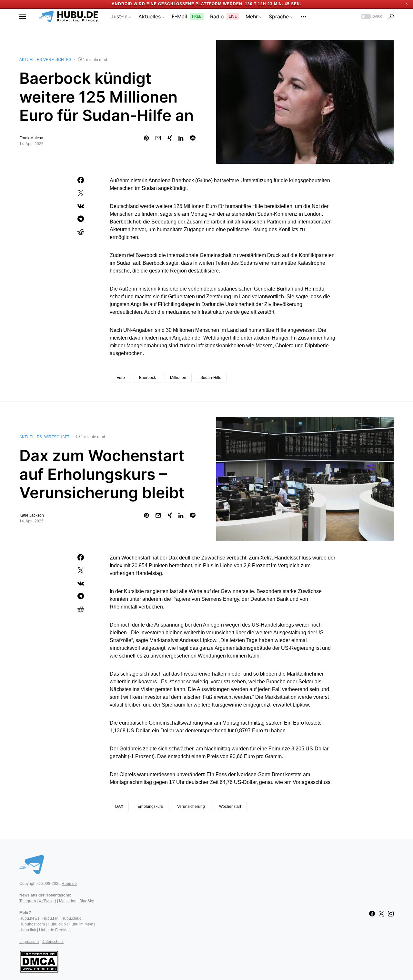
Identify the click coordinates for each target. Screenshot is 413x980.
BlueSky (86, 901)
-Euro (120, 377)
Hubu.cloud (71, 918)
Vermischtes (57, 59)
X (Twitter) (47, 901)
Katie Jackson (31, 515)
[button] (22, 16)
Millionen (178, 377)
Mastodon (67, 901)
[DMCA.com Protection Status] (38, 961)
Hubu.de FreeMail (55, 930)
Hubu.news (29, 918)
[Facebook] (372, 913)
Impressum (29, 941)
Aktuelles (30, 59)
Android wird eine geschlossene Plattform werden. (178, 4)
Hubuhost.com (32, 924)
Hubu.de (69, 883)
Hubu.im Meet (81, 924)
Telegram (27, 901)
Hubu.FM (50, 918)
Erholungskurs (150, 806)
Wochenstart (230, 806)
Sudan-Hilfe (210, 377)
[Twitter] (381, 913)
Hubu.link (27, 930)
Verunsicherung (191, 806)
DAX (119, 806)
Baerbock (147, 377)
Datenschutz (53, 941)
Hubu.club (57, 924)
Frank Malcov (31, 138)
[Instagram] (391, 913)
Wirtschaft (56, 437)
